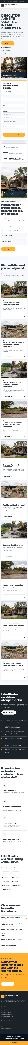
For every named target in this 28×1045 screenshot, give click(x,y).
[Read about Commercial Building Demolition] (14, 409)
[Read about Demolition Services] (14, 289)
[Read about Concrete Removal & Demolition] (14, 449)
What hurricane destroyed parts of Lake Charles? (14, 934)
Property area (6, 111)
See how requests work (8, 249)
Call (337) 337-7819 (14, 1042)
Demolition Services (4, 1008)
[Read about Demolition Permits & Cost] (14, 650)
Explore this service (14, 316)
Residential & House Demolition (6, 1010)
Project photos (8, 129)
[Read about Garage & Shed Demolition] (14, 529)
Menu (25, 5)
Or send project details (6, 47)
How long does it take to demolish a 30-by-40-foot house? (14, 918)
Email (4, 105)
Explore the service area (8, 712)
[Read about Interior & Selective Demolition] (14, 369)
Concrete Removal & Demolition (7, 1016)
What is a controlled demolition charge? (14, 929)
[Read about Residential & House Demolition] (14, 329)
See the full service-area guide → (9, 867)
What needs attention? (8, 117)
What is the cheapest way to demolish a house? (14, 940)
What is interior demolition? (14, 945)
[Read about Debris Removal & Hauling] (14, 610)
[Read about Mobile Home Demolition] (14, 570)
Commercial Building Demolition (7, 1014)
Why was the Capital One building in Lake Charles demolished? (14, 923)
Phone (4, 99)
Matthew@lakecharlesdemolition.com (14, 1038)
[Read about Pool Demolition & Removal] (14, 489)
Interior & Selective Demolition (6, 1012)
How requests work (4, 1026)
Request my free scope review (14, 134)
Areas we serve (4, 1024)
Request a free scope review (6, 1028)
